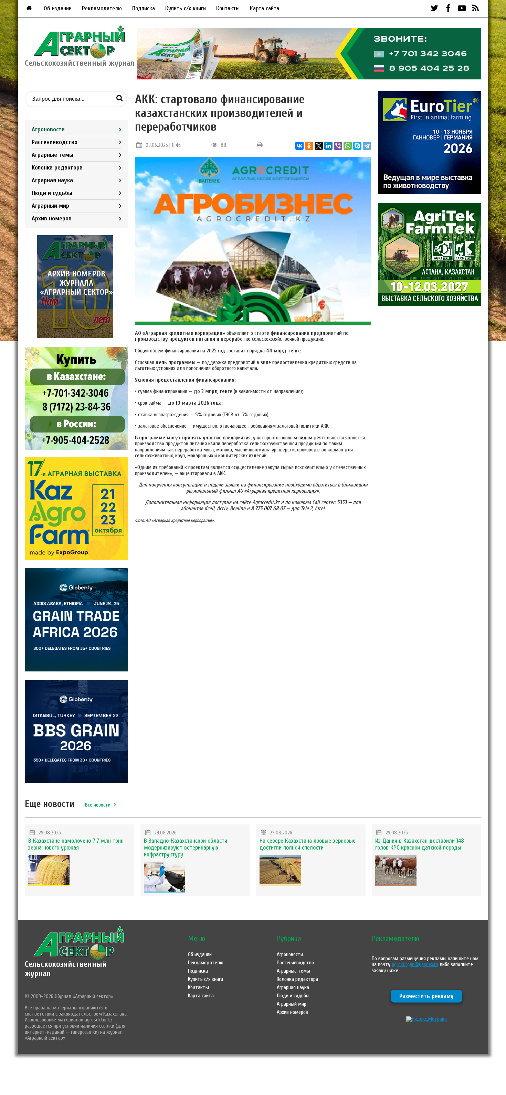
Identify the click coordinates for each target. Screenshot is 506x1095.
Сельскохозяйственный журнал (66, 969)
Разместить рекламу (426, 996)
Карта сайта (264, 8)
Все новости (97, 805)
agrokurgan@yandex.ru (415, 964)
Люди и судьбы (52, 193)
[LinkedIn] (328, 146)
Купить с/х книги (185, 8)
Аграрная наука (52, 180)
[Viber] (338, 146)
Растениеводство (54, 142)
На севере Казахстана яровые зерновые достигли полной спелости (308, 844)
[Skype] (357, 146)
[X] (319, 146)
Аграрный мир (50, 205)
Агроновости (48, 129)
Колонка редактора (57, 167)
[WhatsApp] (348, 146)
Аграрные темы (52, 154)
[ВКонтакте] (299, 146)
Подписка (143, 8)
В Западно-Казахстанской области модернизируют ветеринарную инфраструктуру (185, 847)
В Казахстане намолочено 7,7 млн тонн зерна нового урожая (76, 844)
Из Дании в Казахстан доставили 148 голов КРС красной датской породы (419, 844)
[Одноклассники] (309, 146)
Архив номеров (52, 218)
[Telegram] (367, 146)
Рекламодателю (102, 8)
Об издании (58, 8)
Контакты (228, 8)
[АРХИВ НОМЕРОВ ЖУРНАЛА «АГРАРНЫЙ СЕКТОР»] (76, 336)
